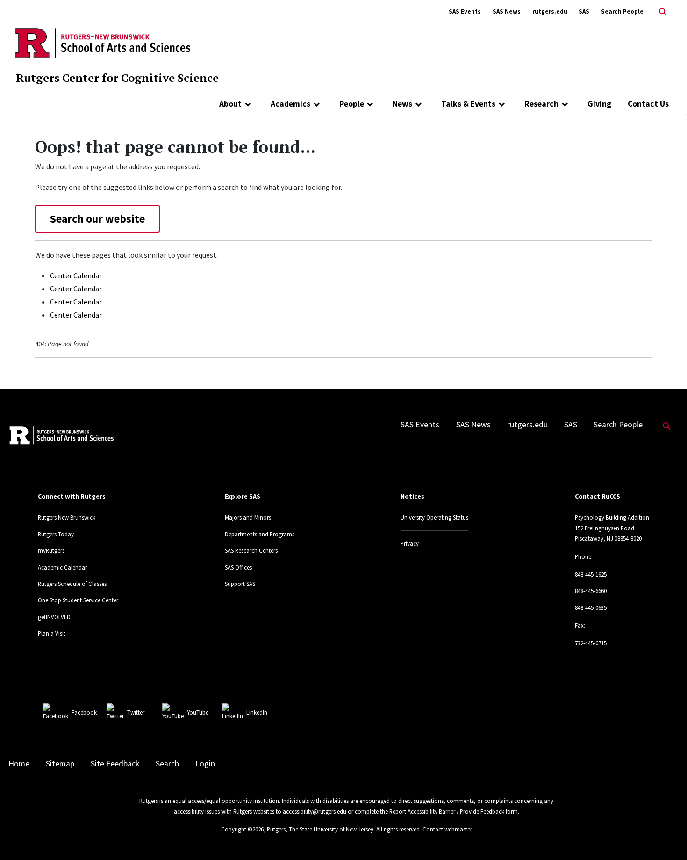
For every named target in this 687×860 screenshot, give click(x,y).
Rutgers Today (56, 534)
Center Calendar (76, 275)
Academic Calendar (62, 567)
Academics (290, 104)
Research (541, 104)
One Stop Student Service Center (78, 600)
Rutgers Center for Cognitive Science (117, 77)
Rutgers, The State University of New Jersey (320, 829)
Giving (599, 104)
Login (205, 764)
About (230, 104)
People (351, 104)
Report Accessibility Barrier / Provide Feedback (446, 811)
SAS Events (465, 11)
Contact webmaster (447, 829)
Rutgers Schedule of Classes (72, 583)
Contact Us (648, 104)
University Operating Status (434, 517)
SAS (584, 11)
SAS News (507, 11)
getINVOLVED (54, 617)
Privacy (410, 543)
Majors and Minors (248, 517)
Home (18, 764)
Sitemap (60, 764)
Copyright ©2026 (242, 829)
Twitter (135, 712)
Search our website (97, 218)
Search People (622, 11)
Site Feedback (115, 764)
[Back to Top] (666, 837)
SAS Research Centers (251, 550)
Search (167, 764)
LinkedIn (256, 712)
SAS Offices (238, 567)
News (402, 104)
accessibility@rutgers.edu (314, 811)
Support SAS (240, 583)
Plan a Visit (51, 633)
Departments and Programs (259, 534)
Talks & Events (468, 104)
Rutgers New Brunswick (66, 517)
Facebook (84, 712)
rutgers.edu (549, 11)
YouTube (197, 712)
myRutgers (51, 550)
